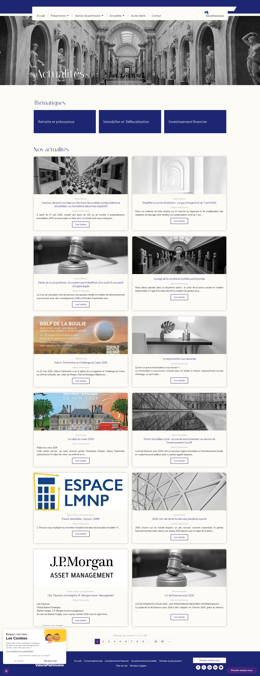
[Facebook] (198, 667)
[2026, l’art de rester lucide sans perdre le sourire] (179, 491)
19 (156, 641)
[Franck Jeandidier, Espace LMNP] (81, 491)
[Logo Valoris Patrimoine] (214, 16)
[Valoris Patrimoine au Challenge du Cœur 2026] (81, 335)
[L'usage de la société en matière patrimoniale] (179, 255)
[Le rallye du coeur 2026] (81, 412)
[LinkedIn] (215, 667)
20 (162, 641)
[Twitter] (204, 667)
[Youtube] (221, 667)
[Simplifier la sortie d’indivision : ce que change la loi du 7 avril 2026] (179, 175)
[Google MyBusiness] (209, 667)
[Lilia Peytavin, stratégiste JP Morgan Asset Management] (81, 568)
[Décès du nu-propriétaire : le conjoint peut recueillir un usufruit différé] (81, 255)
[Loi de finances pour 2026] (179, 568)
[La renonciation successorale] (179, 335)
